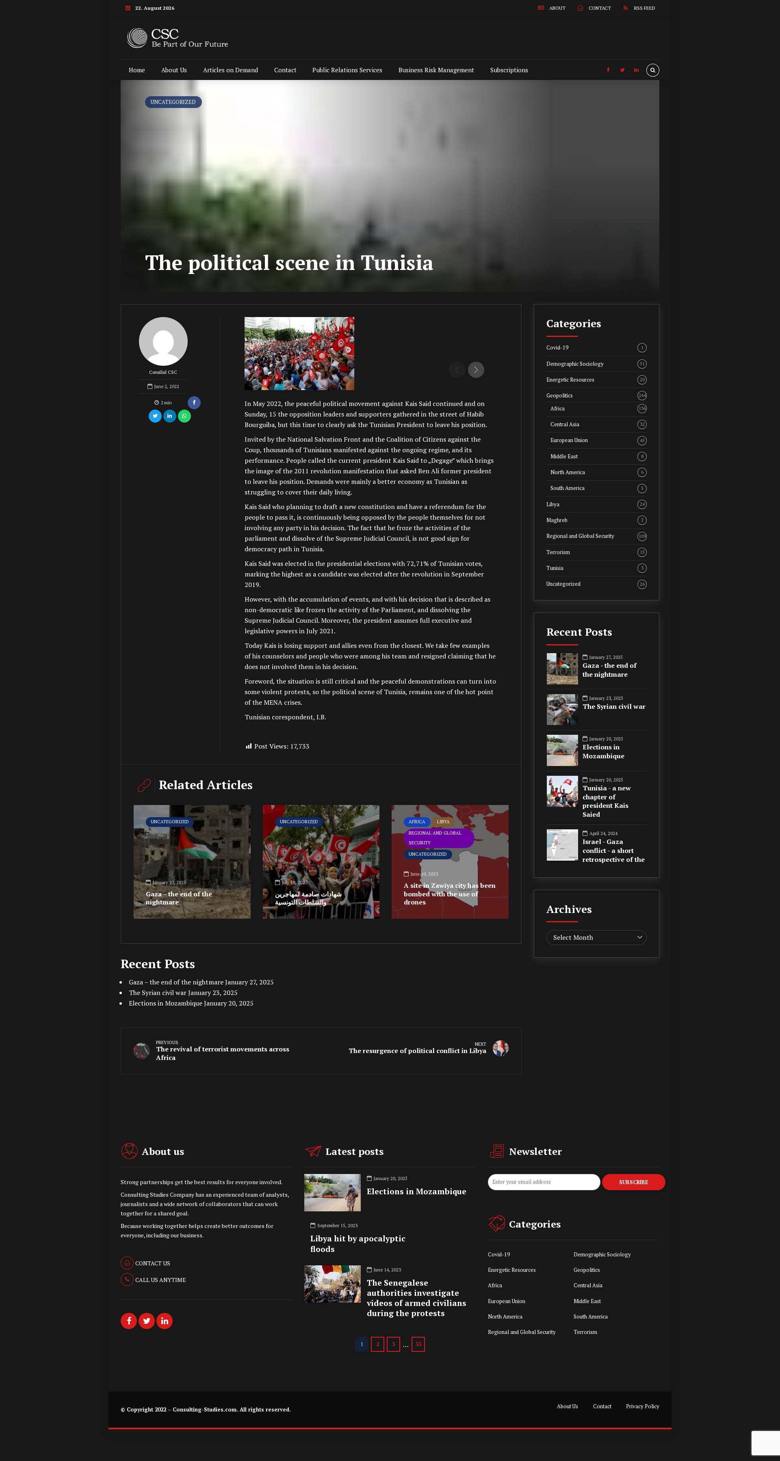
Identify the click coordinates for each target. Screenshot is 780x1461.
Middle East (597, 456)
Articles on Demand (230, 70)
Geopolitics (596, 395)
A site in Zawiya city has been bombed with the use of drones (450, 894)
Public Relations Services (347, 70)
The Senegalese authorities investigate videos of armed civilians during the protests (416, 1298)
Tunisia (595, 568)
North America (597, 472)
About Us (174, 70)
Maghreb (595, 520)
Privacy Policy (642, 1406)
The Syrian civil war (157, 992)
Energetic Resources (595, 379)
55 (418, 1344)
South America (597, 488)
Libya (443, 821)
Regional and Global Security (435, 838)
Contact (285, 70)
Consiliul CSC (163, 372)
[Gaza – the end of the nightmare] (192, 862)
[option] (371, 353)
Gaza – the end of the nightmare (179, 898)
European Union (597, 440)
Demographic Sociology (595, 363)
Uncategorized (173, 102)
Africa (417, 821)
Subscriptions (509, 70)
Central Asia (597, 424)
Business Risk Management (436, 70)
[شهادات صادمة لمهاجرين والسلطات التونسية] (321, 862)
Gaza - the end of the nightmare (610, 670)
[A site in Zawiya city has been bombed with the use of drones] (450, 862)
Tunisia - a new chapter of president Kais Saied (607, 801)
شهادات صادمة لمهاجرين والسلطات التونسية (308, 898)
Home (137, 70)
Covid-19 (595, 347)
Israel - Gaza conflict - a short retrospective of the (614, 850)
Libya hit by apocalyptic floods (357, 1243)
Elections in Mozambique (165, 1003)
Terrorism (595, 552)
